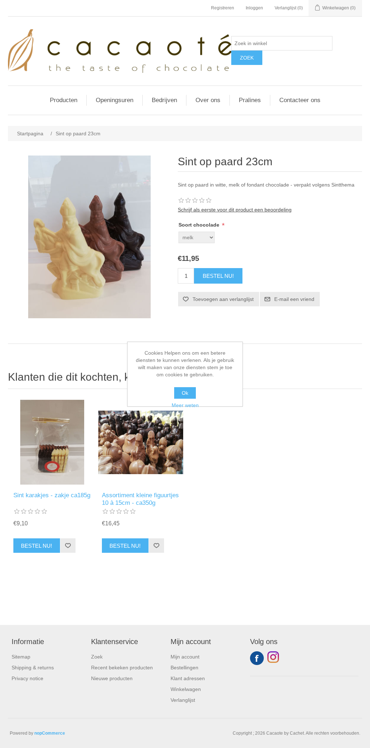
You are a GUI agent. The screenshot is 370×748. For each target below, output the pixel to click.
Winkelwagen (186, 689)
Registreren (222, 7)
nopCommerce (49, 733)
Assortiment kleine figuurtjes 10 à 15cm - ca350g (140, 499)
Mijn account (185, 657)
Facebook (257, 658)
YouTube (274, 658)
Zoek (97, 657)
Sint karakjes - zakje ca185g (51, 495)
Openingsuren (114, 100)
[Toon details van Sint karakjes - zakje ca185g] (52, 442)
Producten (63, 100)
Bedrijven (164, 100)
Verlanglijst (183, 700)
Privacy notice (27, 678)
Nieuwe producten (112, 678)
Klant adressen (188, 678)
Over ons (207, 100)
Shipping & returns (33, 667)
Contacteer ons (299, 100)
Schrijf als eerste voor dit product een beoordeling (235, 210)
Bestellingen (184, 667)
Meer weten (185, 405)
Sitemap (21, 657)
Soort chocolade (199, 225)
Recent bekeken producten (122, 667)
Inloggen (254, 7)
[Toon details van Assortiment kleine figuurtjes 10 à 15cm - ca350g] (140, 442)
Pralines (250, 100)
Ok (185, 393)
